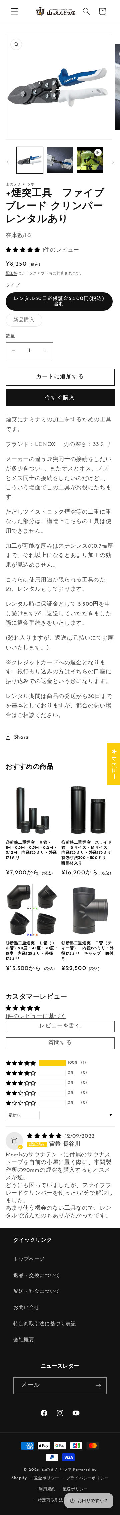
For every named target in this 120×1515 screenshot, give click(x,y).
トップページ (29, 1259)
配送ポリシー (75, 1489)
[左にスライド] (7, 162)
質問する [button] (60, 1043)
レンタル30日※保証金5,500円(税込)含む (59, 301)
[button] (15, 11)
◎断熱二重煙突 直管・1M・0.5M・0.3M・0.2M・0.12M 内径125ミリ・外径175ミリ (32, 850)
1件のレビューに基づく (36, 1016)
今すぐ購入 (60, 398)
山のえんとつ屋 (57, 1470)
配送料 (11, 273)
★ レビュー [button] (113, 764)
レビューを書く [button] (60, 1026)
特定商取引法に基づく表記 (44, 1324)
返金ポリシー (47, 1478)
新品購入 (26, 322)
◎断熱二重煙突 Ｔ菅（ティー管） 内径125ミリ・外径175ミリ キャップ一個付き (87, 951)
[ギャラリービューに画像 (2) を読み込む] (60, 160)
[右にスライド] (112, 162)
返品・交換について (36, 1275)
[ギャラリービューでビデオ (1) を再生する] (90, 160)
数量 (10, 336)
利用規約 (47, 1489)
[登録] (98, 1385)
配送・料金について (36, 1291)
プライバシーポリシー (87, 1478)
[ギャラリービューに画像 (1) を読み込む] (30, 160)
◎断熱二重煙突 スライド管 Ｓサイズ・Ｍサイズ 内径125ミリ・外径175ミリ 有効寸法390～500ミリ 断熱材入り (88, 853)
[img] (45, 1136)
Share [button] (21, 737)
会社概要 (23, 1340)
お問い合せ (26, 1307)
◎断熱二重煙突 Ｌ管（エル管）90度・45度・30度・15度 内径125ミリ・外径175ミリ (32, 951)
